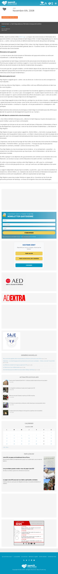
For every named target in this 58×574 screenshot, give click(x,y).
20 (29, 441)
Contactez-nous (52, 556)
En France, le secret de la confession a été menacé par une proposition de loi (27, 403)
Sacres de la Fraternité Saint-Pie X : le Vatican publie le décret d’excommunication (28, 380)
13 (29, 438)
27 (29, 444)
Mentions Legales (33, 556)
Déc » (7, 447)
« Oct (4, 447)
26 (21, 444)
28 (36, 444)
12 (21, 438)
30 (51, 444)
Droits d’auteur (43, 556)
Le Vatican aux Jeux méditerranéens (11, 367)
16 (51, 438)
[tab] (21, 523)
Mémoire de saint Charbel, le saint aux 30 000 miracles (22, 395)
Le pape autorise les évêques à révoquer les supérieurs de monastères (25, 410)
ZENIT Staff (4, 30)
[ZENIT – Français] (16, 3)
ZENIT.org (22, 37)
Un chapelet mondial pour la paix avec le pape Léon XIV (22, 388)
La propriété (17, 556)
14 (36, 438)
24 (6, 444)
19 (21, 441)
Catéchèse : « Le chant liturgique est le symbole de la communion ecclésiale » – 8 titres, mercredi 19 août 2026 (29, 361)
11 (14, 438)
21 (36, 441)
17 (6, 441)
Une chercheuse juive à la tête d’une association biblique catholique (19, 369)
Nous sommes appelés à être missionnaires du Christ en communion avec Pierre (22, 358)
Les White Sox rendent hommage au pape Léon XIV (15, 365)
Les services (24, 556)
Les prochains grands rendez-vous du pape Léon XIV (18, 468)
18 (14, 441)
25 (14, 444)
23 (51, 441)
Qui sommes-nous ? (7, 556)
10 (6, 438)
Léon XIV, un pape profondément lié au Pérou (16, 457)
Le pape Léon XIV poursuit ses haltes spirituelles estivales (20, 480)
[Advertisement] (29, 199)
